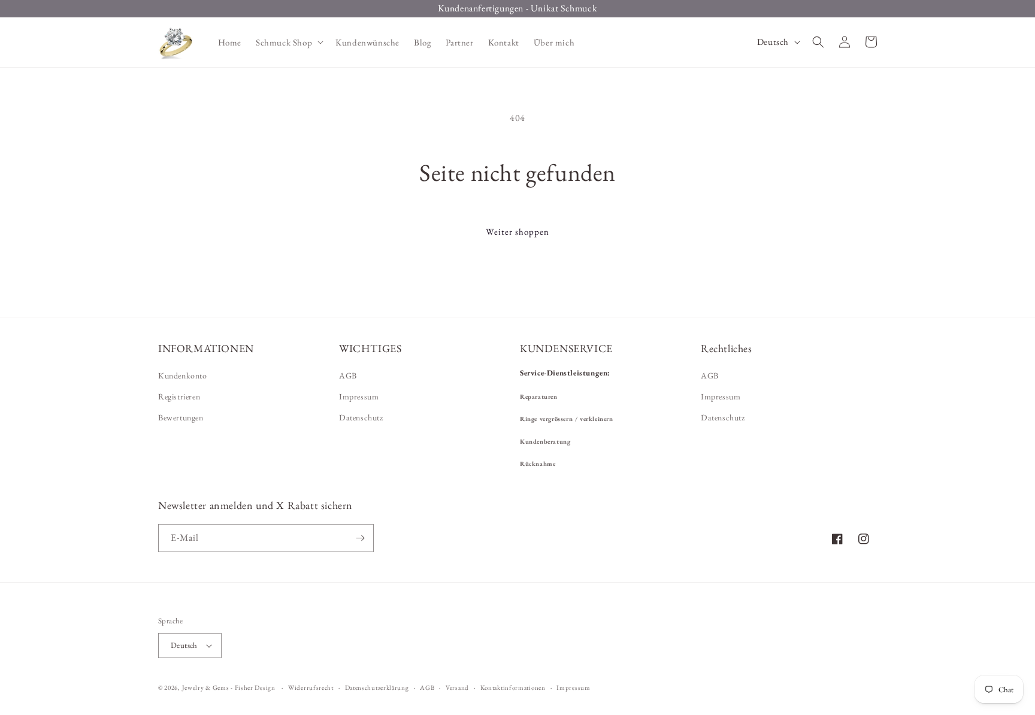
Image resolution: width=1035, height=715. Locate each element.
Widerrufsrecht (311, 687)
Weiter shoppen (517, 231)
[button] (288, 42)
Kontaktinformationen (513, 687)
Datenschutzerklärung (377, 687)
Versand (457, 687)
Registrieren (179, 396)
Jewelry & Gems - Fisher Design (229, 687)
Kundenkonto (182, 375)
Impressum (359, 396)
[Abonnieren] (360, 538)
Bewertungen (181, 417)
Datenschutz (361, 417)
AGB (348, 375)
